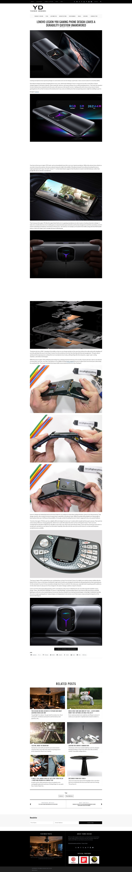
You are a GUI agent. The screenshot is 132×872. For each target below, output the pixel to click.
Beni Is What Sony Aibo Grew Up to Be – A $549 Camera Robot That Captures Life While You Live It (83, 712)
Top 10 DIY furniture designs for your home (47, 803)
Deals (79, 16)
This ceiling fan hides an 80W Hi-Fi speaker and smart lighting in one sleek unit (46, 858)
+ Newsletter (93, 16)
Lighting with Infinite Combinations (78, 745)
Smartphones (69, 796)
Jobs (61, 1)
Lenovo (37, 91)
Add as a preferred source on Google (66, 649)
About (32, 1)
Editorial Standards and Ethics (74, 843)
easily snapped (70, 361)
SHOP (56, 1)
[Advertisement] (77, 8)
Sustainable (72, 16)
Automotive (54, 16)
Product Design (39, 16)
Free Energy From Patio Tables (77, 778)
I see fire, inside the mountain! (40, 745)
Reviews (86, 16)
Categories (39, 1)
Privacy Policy (85, 843)
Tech (47, 16)
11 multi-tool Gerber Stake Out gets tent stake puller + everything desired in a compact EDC (47, 779)
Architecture (63, 16)
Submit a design (49, 1)
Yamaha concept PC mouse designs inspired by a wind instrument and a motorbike (84, 804)
